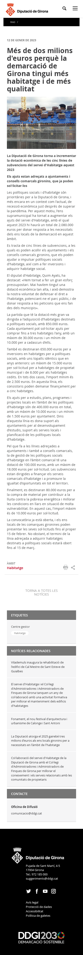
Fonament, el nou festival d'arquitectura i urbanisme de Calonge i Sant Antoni (39, 721)
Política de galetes (38, 915)
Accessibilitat (34, 911)
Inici (13, 22)
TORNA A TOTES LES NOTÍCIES (41, 592)
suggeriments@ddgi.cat (42, 878)
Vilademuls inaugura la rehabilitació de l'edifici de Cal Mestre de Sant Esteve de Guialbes (38, 666)
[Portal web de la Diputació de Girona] (38, 854)
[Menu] (76, 9)
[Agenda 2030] (41, 937)
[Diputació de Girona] (28, 9)
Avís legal (32, 902)
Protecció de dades (39, 907)
